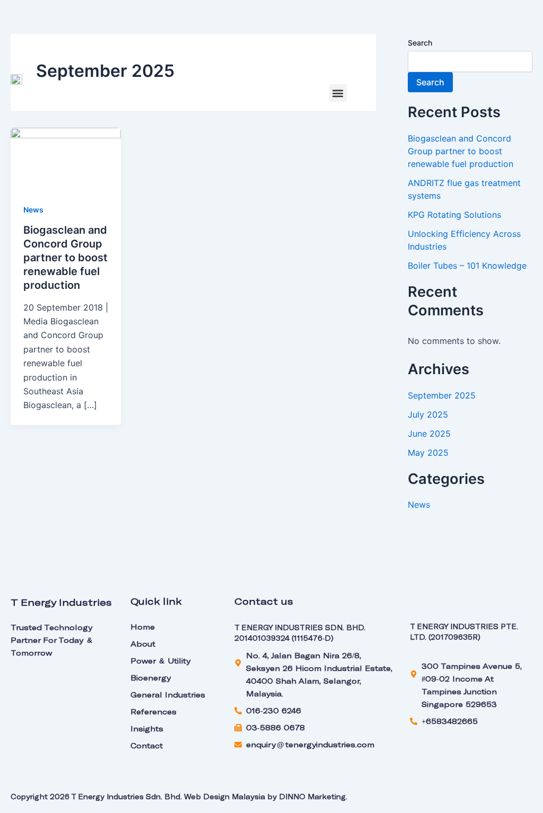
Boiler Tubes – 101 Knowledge (467, 265)
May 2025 (428, 452)
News (33, 209)
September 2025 (442, 395)
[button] (338, 93)
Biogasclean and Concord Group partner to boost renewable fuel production (65, 257)
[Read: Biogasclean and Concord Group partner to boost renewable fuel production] (66, 158)
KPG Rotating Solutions (454, 214)
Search (420, 42)
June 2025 (429, 433)
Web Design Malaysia (224, 796)
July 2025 (428, 414)
